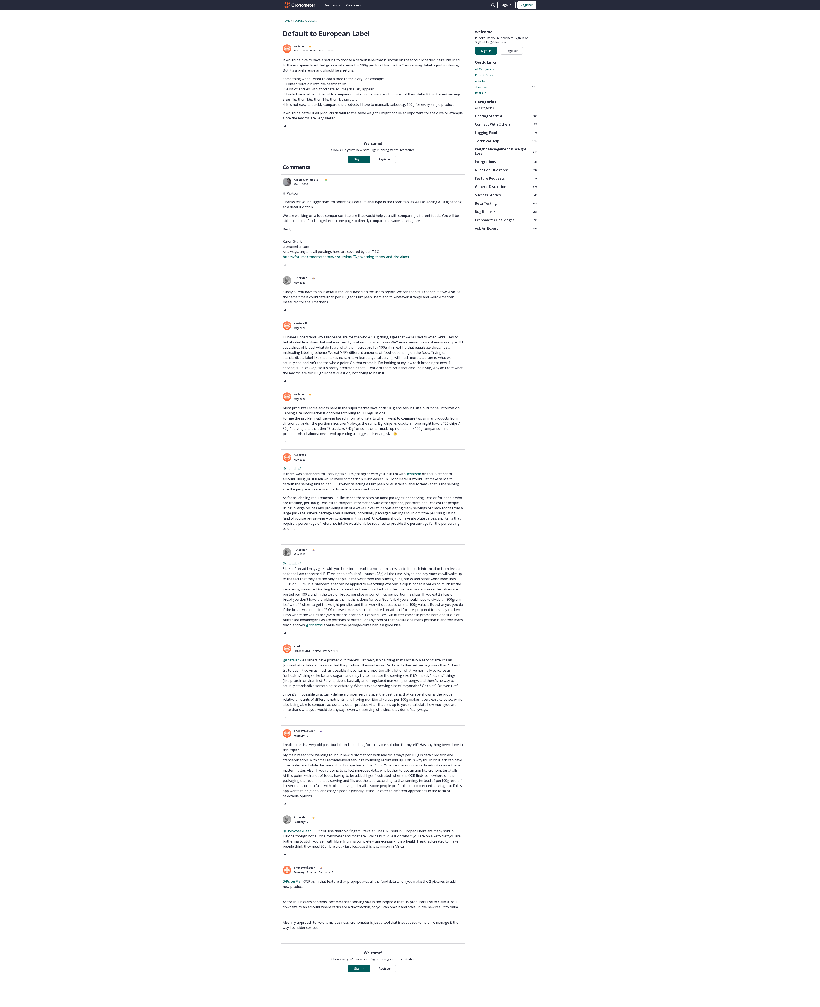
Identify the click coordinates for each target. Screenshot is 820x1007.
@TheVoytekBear (297, 831)
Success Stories (506, 195)
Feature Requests (506, 178)
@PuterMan (293, 881)
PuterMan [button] (300, 278)
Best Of (480, 93)
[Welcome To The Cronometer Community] (300, 5)
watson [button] (299, 46)
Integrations (506, 161)
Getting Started (506, 116)
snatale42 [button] (300, 323)
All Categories (484, 69)
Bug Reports (506, 211)
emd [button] (297, 646)
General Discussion (506, 186)
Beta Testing (506, 203)
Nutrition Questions (506, 170)
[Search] (493, 5)
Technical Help (506, 141)
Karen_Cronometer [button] (307, 179)
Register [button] (385, 159)
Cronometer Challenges (506, 220)
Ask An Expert (506, 228)
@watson (413, 473)
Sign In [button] (359, 159)
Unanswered (506, 87)
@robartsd (314, 625)
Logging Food (506, 132)
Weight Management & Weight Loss (506, 151)
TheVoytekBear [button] (304, 731)
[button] (287, 48)
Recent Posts (484, 75)
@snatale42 (292, 468)
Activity (480, 81)
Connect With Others (506, 124)
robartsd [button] (300, 455)
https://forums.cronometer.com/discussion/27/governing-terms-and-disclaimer (346, 256)
